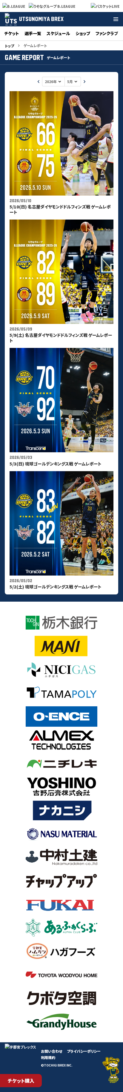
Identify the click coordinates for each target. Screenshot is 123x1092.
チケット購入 (21, 1080)
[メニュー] (115, 19)
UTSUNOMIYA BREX (41, 19)
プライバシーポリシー (84, 1051)
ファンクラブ (107, 33)
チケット (11, 33)
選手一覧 (32, 33)
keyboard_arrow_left (38, 82)
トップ (9, 45)
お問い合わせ (51, 1051)
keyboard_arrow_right (84, 82)
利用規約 (48, 1057)
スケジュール (58, 33)
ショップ (83, 33)
